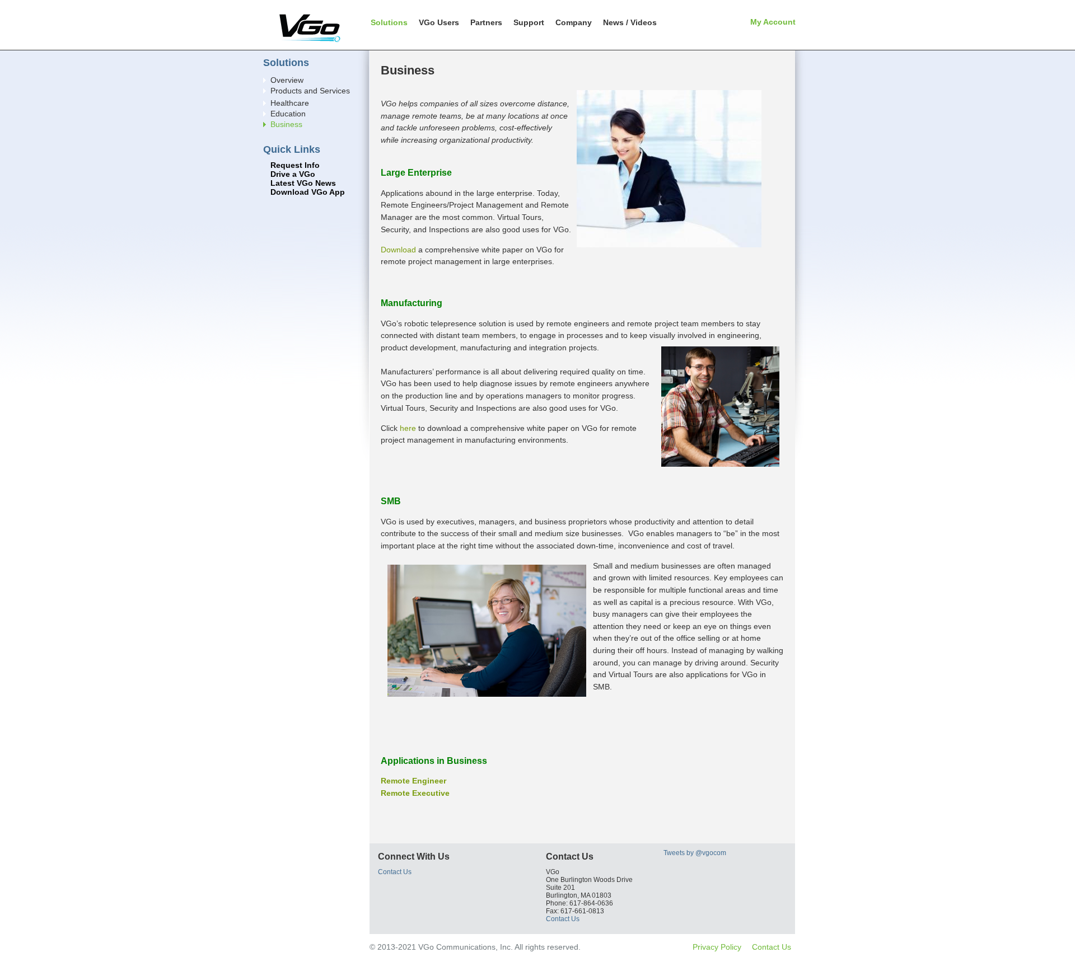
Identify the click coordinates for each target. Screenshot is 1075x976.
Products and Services (310, 91)
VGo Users (439, 22)
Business (286, 124)
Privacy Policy (717, 946)
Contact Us (395, 872)
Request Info (295, 165)
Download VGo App (307, 192)
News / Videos (630, 22)
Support (528, 22)
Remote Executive (415, 793)
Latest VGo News (303, 183)
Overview (286, 80)
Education (288, 114)
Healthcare (289, 103)
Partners (486, 22)
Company (573, 22)
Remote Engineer (413, 780)
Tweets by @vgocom (694, 853)
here (408, 428)
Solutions (389, 22)
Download (399, 249)
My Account (773, 21)
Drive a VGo (292, 174)
